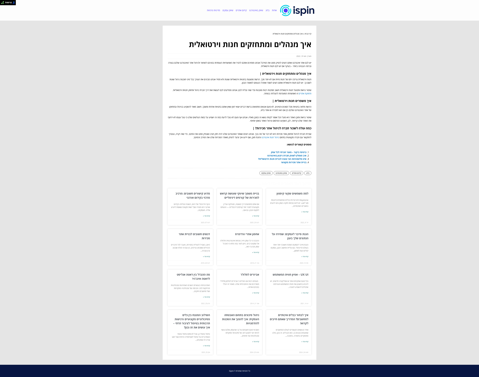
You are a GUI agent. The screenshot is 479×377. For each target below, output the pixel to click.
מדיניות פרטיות (213, 10)
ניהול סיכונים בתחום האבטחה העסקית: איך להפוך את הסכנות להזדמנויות (240, 319)
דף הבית (308, 33)
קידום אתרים (241, 10)
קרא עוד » (304, 212)
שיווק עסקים (228, 10)
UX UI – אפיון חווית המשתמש (290, 274)
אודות (274, 10)
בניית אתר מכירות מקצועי (293, 162)
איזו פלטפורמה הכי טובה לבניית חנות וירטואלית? (282, 158)
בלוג (267, 10)
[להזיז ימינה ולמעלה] (3, 2)
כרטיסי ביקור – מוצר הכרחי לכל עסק (288, 152)
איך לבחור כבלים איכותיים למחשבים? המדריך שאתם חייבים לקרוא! (289, 319)
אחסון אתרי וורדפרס (247, 234)
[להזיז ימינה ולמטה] (3, 3)
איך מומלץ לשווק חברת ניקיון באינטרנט (286, 155)
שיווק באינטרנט (256, 10)
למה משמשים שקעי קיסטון (292, 193)
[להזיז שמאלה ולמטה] (2, 3)
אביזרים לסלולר (250, 274)
